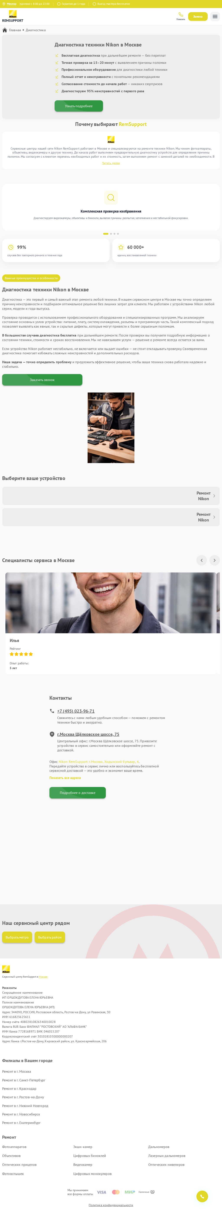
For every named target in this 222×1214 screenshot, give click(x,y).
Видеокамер (83, 1164)
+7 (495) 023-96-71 (76, 711)
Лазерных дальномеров (166, 1155)
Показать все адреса (65, 777)
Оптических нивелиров (166, 1164)
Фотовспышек (13, 1173)
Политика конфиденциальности (111, 1205)
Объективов (11, 1155)
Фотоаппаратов (14, 1147)
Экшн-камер (83, 1147)
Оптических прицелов (19, 1164)
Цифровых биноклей (89, 1155)
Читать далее (111, 163)
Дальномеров (159, 1147)
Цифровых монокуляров (92, 1173)
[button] (105, 234)
